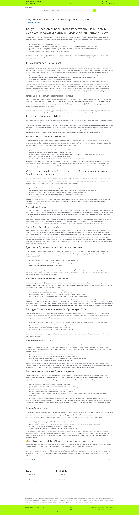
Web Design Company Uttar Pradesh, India (104, 509)
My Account (112, 3)
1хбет (103, 92)
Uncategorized (30, 22)
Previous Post (30, 459)
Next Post (109, 459)
